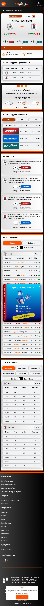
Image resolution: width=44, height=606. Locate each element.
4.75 (26, 145)
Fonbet (3, 526)
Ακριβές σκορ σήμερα (8, 488)
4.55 (32, 138)
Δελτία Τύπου (6, 549)
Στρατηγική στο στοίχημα (10, 500)
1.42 (21, 145)
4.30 (26, 131)
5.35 (32, 145)
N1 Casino (4, 541)
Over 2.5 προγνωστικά (8, 485)
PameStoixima (6, 523)
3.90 (26, 138)
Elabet (3, 519)
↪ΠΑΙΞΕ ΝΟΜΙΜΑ (23, 316)
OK (22, 597)
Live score (4, 504)
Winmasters (5, 534)
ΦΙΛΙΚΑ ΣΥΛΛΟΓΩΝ (9, 10)
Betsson (4, 537)
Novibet (4, 516)
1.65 (21, 138)
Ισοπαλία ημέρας (7, 481)
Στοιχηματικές (6, 508)
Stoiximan (4, 512)
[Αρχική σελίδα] (3, 10)
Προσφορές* (5, 545)
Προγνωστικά (6, 476)
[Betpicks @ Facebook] (5, 560)
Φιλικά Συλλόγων (15, 16)
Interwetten (5, 530)
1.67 (21, 131)
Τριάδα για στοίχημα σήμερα (11, 492)
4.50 (32, 131)
